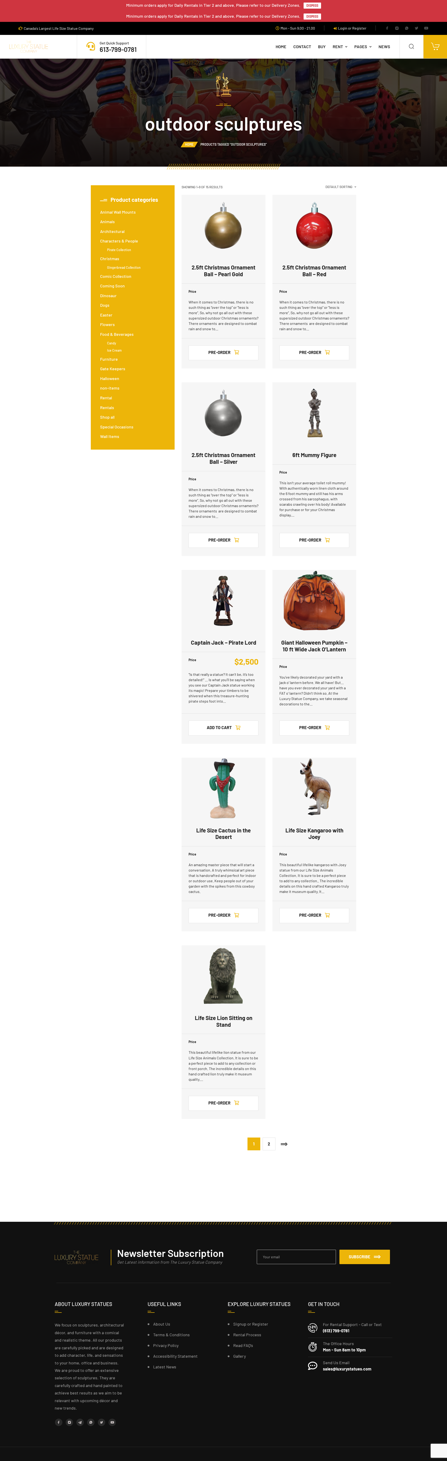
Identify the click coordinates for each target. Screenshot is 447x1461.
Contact (302, 46)
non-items (109, 387)
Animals (107, 221)
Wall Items (109, 436)
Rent (338, 46)
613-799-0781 (118, 49)
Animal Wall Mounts (118, 212)
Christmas (109, 258)
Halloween (109, 378)
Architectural (112, 231)
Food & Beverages (117, 334)
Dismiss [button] (312, 5)
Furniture (109, 359)
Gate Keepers (112, 368)
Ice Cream (114, 350)
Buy (322, 46)
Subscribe (359, 1256)
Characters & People (119, 240)
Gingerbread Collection (124, 267)
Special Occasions (116, 426)
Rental (106, 397)
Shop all (107, 417)
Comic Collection (115, 276)
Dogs (104, 305)
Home (281, 46)
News (384, 46)
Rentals (107, 407)
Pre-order (219, 352)
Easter (106, 314)
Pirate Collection (119, 250)
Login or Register (352, 28)
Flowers (107, 324)
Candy (111, 343)
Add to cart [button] (219, 727)
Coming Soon (112, 285)
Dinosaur (108, 295)
